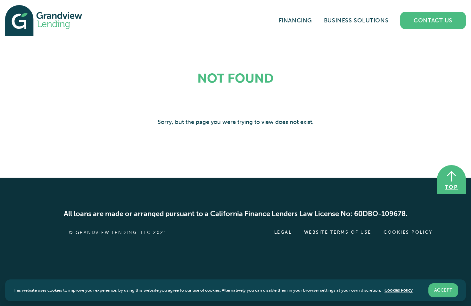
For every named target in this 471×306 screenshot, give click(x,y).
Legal (283, 232)
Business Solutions (356, 20)
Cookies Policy (408, 232)
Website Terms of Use (337, 232)
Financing (295, 20)
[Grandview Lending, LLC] (43, 20)
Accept (443, 290)
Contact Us (433, 20)
